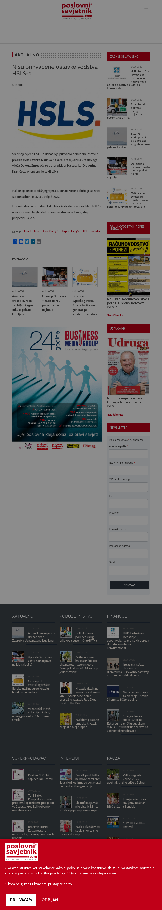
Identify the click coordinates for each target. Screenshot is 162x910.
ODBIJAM (50, 900)
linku (120, 873)
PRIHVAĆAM (21, 900)
